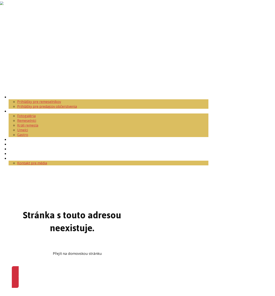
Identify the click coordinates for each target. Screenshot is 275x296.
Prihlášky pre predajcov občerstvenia (47, 106)
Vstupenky (17, 148)
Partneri (15, 153)
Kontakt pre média (32, 163)
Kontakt (15, 158)
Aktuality (16, 97)
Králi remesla (27, 125)
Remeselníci (26, 120)
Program (16, 144)
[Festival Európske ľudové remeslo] (12, 22)
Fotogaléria (26, 115)
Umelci (22, 130)
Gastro (22, 134)
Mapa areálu (19, 139)
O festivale (17, 111)
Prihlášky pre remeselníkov (39, 101)
